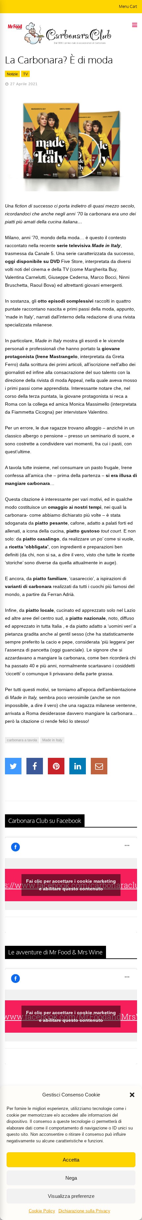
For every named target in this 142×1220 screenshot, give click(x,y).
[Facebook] (34, 766)
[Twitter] (13, 766)
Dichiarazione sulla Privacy (84, 1210)
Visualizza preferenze (71, 1196)
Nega (71, 1178)
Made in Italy (52, 740)
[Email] (99, 766)
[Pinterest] (56, 766)
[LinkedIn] (77, 766)
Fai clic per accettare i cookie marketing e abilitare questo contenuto (71, 884)
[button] (132, 1094)
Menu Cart (128, 6)
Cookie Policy (42, 1210)
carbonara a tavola (22, 740)
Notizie (12, 74)
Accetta (71, 1160)
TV (25, 74)
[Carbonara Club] (67, 43)
